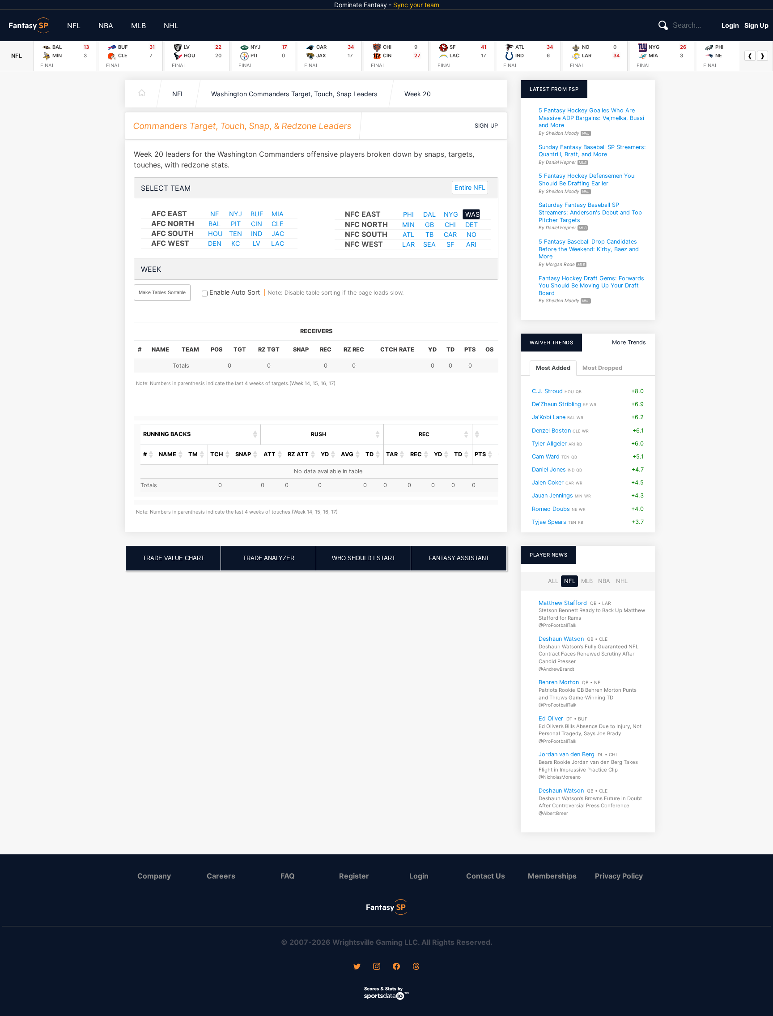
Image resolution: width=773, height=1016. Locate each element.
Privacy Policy (619, 875)
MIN (408, 224)
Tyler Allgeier (549, 443)
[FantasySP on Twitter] (357, 967)
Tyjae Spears (549, 522)
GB (429, 224)
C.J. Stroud (547, 391)
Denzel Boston (551, 430)
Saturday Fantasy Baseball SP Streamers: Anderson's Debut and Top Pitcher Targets (590, 212)
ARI (471, 244)
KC (235, 243)
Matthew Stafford (563, 602)
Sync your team (416, 5)
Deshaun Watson (561, 638)
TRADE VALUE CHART (173, 558)
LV (256, 243)
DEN (214, 243)
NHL (171, 25)
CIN (256, 223)
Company (154, 875)
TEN (235, 233)
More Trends (629, 342)
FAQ (287, 875)
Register (354, 875)
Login (730, 25)
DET (471, 224)
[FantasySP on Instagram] (376, 967)
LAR (408, 244)
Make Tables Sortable (162, 292)
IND (256, 233)
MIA (278, 214)
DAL (429, 214)
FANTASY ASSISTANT (459, 558)
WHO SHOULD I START (363, 558)
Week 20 (417, 94)
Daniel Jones (549, 469)
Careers (221, 875)
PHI (408, 214)
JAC (278, 233)
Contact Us (485, 875)
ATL (408, 234)
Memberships (552, 875)
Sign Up (756, 25)
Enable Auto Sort (234, 292)
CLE (278, 223)
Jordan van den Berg (567, 754)
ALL (553, 581)
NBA (105, 25)
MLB (138, 25)
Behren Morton (559, 682)
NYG (451, 214)
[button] (255, 434)
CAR (450, 234)
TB (429, 234)
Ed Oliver (551, 718)
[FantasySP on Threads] (416, 967)
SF (450, 244)
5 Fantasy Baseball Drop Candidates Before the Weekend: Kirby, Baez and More (589, 249)
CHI (450, 224)
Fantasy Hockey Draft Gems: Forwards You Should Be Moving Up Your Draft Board (591, 285)
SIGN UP (486, 125)
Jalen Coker (548, 482)
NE (214, 214)
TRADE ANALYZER (268, 558)
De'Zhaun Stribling (556, 404)
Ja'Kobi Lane (548, 417)
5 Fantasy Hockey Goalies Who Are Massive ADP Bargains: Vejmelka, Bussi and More (591, 118)
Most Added (553, 367)
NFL (74, 25)
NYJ (235, 214)
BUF (257, 214)
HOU (215, 233)
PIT (236, 223)
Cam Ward (546, 456)
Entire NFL (469, 187)
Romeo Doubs (551, 509)
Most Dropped (602, 367)
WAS (472, 214)
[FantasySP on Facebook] (396, 967)
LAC (277, 243)
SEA (429, 244)
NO (471, 234)
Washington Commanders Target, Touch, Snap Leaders (294, 94)
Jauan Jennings (552, 495)
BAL (214, 223)
